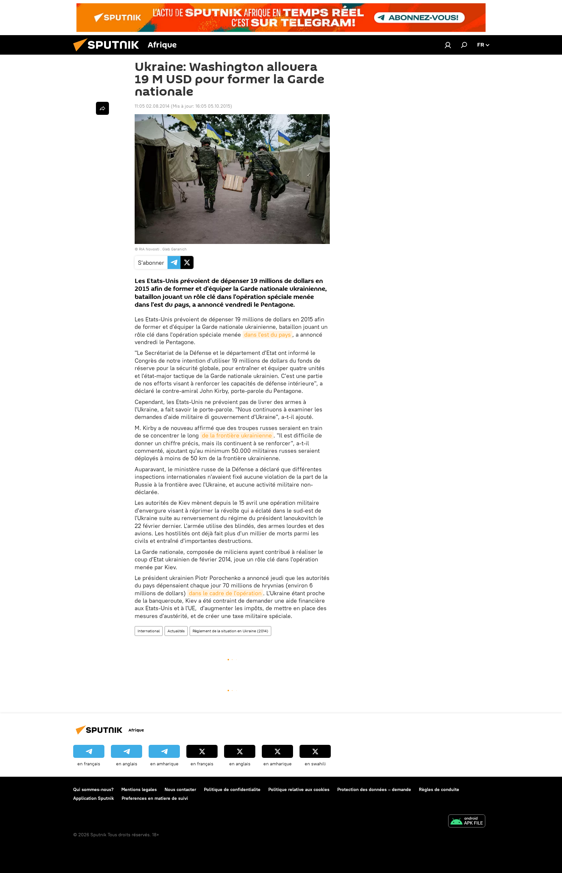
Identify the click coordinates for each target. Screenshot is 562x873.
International (149, 630)
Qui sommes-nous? (93, 789)
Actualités (176, 630)
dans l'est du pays (267, 334)
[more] (102, 108)
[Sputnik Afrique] (109, 53)
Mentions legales (139, 789)
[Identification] (447, 44)
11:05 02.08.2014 (152, 106)
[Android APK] (467, 821)
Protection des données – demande (374, 789)
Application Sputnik (93, 798)
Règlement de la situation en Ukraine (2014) (230, 630)
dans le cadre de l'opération (225, 593)
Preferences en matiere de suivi (155, 798)
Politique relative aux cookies (298, 789)
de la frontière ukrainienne (237, 435)
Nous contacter (180, 789)
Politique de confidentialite (232, 789)
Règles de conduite (439, 789)
